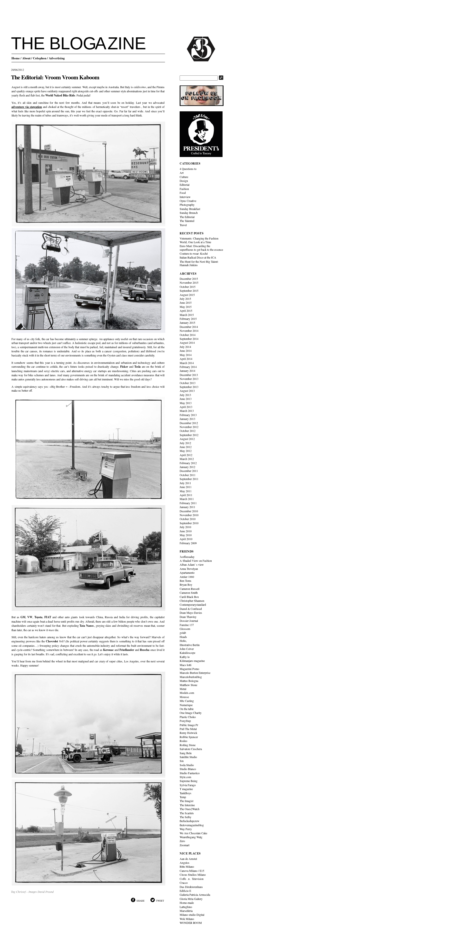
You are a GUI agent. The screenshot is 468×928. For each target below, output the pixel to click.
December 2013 (189, 375)
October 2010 (187, 519)
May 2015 (186, 307)
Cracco (184, 883)
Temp (183, 797)
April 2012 (186, 455)
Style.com (185, 777)
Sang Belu (186, 753)
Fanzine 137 (187, 625)
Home (15, 58)
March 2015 (187, 315)
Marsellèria (186, 911)
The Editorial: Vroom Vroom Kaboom (55, 77)
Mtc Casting (187, 701)
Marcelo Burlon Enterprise (195, 673)
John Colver (187, 649)
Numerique (186, 705)
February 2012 (188, 463)
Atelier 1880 (187, 577)
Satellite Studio (188, 757)
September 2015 (189, 290)
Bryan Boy (186, 584)
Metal (183, 689)
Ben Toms (185, 581)
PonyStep (185, 721)
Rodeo (183, 741)
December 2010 (189, 511)
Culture (184, 177)
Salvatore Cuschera (191, 749)
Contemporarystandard (193, 604)
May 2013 (186, 403)
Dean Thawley (188, 617)
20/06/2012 (17, 70)
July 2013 (185, 395)
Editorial (184, 185)
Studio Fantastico (190, 773)
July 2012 (185, 443)
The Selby (185, 817)
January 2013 (187, 419)
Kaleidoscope (187, 653)
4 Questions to (188, 169)
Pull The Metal (188, 729)
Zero (182, 841)
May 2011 (186, 491)
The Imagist (186, 801)
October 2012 (187, 431)
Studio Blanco (188, 769)
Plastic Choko (188, 717)
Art (182, 173)
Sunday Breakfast (190, 209)
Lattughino (186, 907)
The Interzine (187, 805)
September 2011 (189, 479)
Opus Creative (188, 201)
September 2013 (189, 387)
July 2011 (185, 483)
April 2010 (186, 539)
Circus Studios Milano (193, 874)
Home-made (187, 903)
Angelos (184, 863)
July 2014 (185, 347)
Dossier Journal (189, 621)
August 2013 (187, 391)
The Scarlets (187, 813)
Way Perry (186, 829)
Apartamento (187, 572)
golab (183, 633)
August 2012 (187, 439)
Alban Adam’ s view (192, 564)
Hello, (183, 641)
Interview (185, 197)
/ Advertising (56, 58)
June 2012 (186, 447)
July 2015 (185, 299)
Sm (182, 761)
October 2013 (187, 383)
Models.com (187, 693)
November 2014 (189, 331)
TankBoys (185, 793)
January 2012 (187, 467)
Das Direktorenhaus (191, 887)
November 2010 (189, 515)
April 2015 (186, 311)
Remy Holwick (188, 733)
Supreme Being (188, 781)
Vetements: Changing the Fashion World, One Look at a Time (199, 240)
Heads (183, 637)
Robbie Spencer (189, 737)
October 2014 (187, 335)
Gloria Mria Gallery (191, 899)
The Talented (187, 221)
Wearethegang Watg (191, 837)
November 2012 (189, 427)
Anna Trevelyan (189, 569)
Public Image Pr (189, 725)
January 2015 (187, 322)
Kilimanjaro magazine (192, 661)
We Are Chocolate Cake (193, 833)
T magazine (186, 789)
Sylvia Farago (188, 785)
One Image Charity (191, 713)
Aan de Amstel (188, 859)
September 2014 (189, 339)
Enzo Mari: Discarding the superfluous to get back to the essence (201, 247)
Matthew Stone (188, 685)
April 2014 (186, 359)
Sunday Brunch (189, 213)
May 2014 (186, 355)
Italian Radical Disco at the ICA (198, 257)
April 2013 (186, 407)
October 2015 (187, 287)
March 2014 (187, 363)
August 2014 (187, 342)
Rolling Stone (187, 745)
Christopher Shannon (192, 601)
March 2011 (187, 499)
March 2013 (187, 411)
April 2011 (186, 495)
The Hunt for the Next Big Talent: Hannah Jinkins (199, 263)
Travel (183, 225)
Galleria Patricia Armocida (195, 895)
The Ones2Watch (189, 809)
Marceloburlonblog (191, 677)
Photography (187, 205)
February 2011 (188, 503)
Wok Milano (187, 919)
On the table (187, 709)
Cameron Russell (189, 589)
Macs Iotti (185, 665)
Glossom (185, 629)
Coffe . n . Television (192, 879)
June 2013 (186, 399)
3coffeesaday (187, 557)
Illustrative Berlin (190, 645)
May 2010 (186, 535)
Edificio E (185, 891)
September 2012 (189, 435)
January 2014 (187, 371)
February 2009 (188, 543)
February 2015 (188, 319)
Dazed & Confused (191, 609)
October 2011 (187, 475)
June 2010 (186, 531)
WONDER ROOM (191, 923)
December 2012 (189, 423)
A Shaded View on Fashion (196, 561)
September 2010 (189, 523)
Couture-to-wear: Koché (194, 253)
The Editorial (187, 217)
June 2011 (186, 487)
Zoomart (184, 845)
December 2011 (189, 471)
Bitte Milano (187, 866)
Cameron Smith (189, 592)
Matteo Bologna (189, 681)
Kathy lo (185, 657)
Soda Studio (187, 765)
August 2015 (187, 295)
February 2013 (188, 415)
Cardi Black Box (189, 597)
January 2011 (187, 507)
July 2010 (185, 527)
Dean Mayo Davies (191, 613)
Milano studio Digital (192, 915)
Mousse (184, 697)
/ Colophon (38, 58)
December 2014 (189, 327)
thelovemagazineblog (192, 825)
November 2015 (189, 282)
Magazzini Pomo (189, 669)
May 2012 (186, 451)
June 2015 (186, 302)
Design (184, 181)
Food (183, 193)
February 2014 (188, 367)
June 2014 (186, 351)
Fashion (184, 189)
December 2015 (189, 279)
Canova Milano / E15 (192, 871)
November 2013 (189, 379)
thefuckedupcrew (189, 821)
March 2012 (187, 459)
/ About (25, 58)
